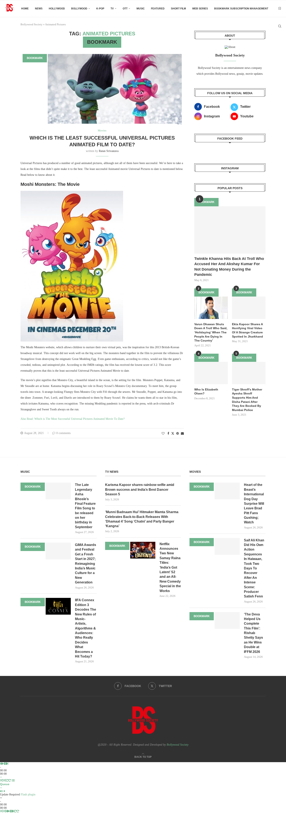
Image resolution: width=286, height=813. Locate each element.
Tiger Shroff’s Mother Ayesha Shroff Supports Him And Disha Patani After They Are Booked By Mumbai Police (247, 400)
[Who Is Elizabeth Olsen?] (211, 373)
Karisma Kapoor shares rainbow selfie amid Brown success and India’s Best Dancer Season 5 (139, 489)
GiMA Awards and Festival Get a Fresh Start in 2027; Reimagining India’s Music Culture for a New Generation (85, 563)
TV (112, 8)
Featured (158, 8)
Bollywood (79, 8)
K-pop (100, 8)
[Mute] (1, 791)
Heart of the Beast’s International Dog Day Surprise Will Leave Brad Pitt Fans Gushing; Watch (254, 503)
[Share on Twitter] (172, 433)
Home (25, 8)
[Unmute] (4, 791)
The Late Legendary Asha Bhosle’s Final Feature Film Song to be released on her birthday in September (85, 506)
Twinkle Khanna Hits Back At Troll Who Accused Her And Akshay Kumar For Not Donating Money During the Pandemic (229, 267)
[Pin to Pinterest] (177, 433)
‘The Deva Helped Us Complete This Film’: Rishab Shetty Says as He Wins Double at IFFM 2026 (253, 633)
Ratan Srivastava (109, 151)
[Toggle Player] (1, 777)
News (39, 8)
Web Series (200, 8)
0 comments (63, 433)
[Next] (7, 763)
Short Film (178, 8)
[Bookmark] (280, 8)
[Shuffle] (1, 780)
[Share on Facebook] (168, 433)
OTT (125, 8)
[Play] (3, 763)
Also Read (27, 418)
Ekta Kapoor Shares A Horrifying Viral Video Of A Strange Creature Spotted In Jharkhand (247, 330)
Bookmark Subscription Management (241, 8)
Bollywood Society (177, 744)
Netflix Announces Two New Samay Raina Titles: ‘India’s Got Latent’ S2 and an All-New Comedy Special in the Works (170, 567)
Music (141, 8)
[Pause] (5, 763)
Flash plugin (28, 794)
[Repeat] (7, 780)
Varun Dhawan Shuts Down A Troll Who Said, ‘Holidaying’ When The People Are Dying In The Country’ (210, 332)
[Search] (280, 26)
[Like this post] (163, 433)
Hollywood (57, 8)
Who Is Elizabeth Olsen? (206, 391)
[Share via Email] (182, 433)
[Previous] (1, 763)
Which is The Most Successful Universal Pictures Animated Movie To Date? (79, 418)
